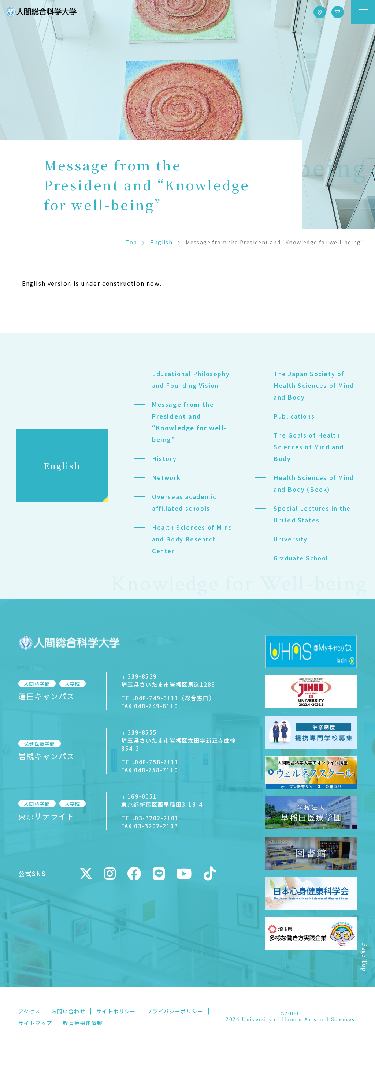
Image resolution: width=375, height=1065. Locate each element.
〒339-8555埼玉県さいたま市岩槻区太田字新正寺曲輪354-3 (178, 740)
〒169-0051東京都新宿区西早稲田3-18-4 (162, 800)
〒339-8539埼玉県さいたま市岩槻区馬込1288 (168, 680)
